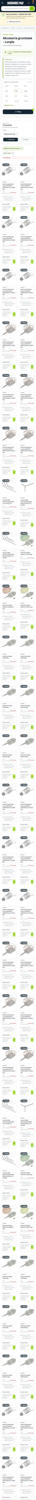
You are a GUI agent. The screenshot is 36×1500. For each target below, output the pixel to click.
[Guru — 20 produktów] (8, 96)
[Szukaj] (31, 8)
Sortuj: (4, 130)
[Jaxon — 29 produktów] (8, 91)
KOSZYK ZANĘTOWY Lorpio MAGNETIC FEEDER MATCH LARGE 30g (27, 344)
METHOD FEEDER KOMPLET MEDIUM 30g (8, 607)
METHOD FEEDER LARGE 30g (7, 657)
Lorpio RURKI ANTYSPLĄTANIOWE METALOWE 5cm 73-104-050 (26, 502)
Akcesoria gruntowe (29, 28)
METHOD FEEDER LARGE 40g (25, 657)
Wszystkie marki (8, 105)
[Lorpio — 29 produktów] (18, 91)
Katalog (13, 28)
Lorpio (5, 182)
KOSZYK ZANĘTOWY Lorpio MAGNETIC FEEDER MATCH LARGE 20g (9, 344)
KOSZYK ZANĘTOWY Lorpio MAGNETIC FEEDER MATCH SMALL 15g (27, 397)
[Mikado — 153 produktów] (8, 86)
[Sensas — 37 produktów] (27, 86)
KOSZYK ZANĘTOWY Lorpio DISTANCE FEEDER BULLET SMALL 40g (9, 292)
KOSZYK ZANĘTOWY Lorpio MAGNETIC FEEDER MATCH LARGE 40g (9, 397)
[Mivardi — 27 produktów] (27, 91)
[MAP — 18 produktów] (18, 96)
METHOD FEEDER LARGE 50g (7, 706)
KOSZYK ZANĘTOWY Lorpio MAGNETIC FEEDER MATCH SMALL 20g (9, 450)
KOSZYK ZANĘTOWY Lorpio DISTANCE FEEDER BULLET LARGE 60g (9, 239)
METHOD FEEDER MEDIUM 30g (7, 756)
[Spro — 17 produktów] (8, 101)
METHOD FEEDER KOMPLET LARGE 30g (26, 553)
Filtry (25, 111)
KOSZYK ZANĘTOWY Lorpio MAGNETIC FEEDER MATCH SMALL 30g (27, 450)
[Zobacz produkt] (14, 209)
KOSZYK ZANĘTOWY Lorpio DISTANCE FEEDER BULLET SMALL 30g (27, 239)
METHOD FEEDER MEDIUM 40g (25, 756)
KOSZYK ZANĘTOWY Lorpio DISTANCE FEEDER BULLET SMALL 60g (27, 292)
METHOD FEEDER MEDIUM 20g (25, 706)
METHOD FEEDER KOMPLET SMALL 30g (26, 606)
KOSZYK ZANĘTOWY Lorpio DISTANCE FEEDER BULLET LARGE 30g (9, 186)
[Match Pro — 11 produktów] (27, 101)
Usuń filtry (7, 157)
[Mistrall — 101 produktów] (18, 86)
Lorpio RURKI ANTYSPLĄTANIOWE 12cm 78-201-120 (8, 501)
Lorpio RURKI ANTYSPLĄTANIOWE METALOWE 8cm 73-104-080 (8, 555)
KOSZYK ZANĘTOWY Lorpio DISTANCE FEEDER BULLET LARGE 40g (27, 186)
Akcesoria (19, 28)
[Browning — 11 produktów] (18, 101)
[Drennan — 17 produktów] (27, 96)
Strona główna (4, 28)
